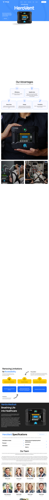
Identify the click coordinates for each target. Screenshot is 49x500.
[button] (8, 472)
